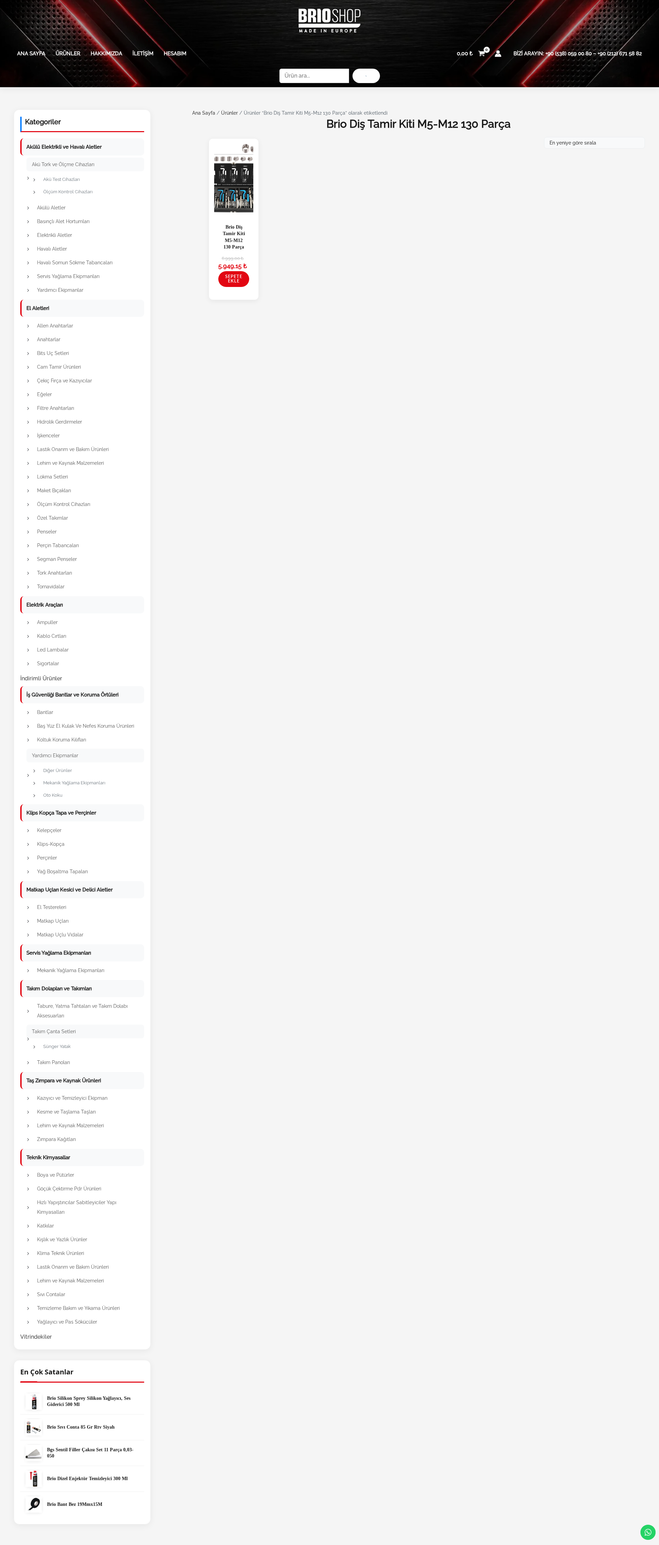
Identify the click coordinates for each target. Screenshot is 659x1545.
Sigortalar (48, 663)
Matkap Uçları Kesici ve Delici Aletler (69, 890)
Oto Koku (52, 795)
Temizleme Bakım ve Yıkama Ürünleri (78, 1308)
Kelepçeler (49, 830)
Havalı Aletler (52, 249)
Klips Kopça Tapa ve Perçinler (61, 813)
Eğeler (44, 394)
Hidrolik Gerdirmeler (59, 422)
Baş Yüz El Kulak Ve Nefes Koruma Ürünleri (85, 726)
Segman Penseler (57, 559)
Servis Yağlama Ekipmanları (68, 276)
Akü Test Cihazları (61, 179)
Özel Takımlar (52, 518)
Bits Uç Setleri (53, 353)
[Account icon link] (498, 53)
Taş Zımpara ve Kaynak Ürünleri (63, 1080)
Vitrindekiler (36, 1337)
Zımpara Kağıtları (56, 1139)
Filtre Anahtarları (55, 408)
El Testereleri (51, 907)
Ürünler (68, 53)
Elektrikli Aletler (54, 235)
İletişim (142, 53)
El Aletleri (37, 308)
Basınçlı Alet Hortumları (63, 221)
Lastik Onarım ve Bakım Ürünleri (73, 449)
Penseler (47, 531)
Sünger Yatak (57, 1046)
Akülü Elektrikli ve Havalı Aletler (64, 147)
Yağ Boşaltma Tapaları (62, 871)
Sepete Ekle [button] (233, 279)
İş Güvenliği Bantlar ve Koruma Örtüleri (72, 695)
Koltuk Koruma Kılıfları (61, 739)
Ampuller (47, 622)
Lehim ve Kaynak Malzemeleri (70, 463)
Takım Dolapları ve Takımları (59, 988)
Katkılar (45, 1226)
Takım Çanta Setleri (54, 1031)
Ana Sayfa (31, 53)
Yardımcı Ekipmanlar (60, 290)
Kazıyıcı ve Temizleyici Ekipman (72, 1098)
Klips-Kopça (51, 844)
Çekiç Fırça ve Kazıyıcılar (64, 380)
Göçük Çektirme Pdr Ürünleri (69, 1188)
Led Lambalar (53, 650)
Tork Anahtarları (54, 573)
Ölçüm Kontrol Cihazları (68, 191)
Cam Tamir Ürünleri (59, 367)
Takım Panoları (53, 1062)
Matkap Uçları (53, 921)
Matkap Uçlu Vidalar (60, 934)
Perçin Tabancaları (58, 545)
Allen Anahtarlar (55, 325)
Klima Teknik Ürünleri (60, 1253)
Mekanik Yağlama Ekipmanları (74, 782)
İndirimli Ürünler (41, 678)
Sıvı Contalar (51, 1294)
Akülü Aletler (51, 207)
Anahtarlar (48, 339)
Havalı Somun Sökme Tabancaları (75, 262)
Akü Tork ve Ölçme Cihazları (63, 164)
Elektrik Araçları (44, 605)
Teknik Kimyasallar (48, 1157)
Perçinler (47, 858)
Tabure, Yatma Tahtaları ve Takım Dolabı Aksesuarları (82, 1010)
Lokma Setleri (52, 477)
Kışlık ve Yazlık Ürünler (62, 1239)
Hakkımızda (106, 53)
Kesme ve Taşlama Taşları (66, 1112)
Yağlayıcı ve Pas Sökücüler (67, 1322)
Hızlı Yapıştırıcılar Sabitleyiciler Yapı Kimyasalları (76, 1207)
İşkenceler (48, 435)
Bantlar (45, 712)
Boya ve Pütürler (55, 1175)
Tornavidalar (51, 586)
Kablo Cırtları (51, 636)
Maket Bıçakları (54, 490)
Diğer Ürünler (57, 770)
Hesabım (175, 53)
